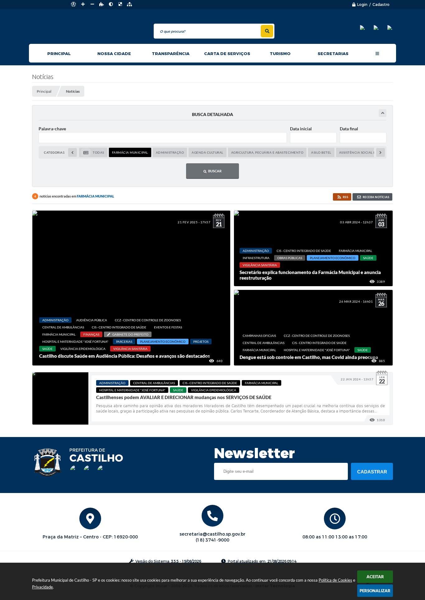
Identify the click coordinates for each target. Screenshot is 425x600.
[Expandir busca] (382, 113)
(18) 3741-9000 (212, 540)
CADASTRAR (372, 471)
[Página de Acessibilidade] (73, 4)
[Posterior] (380, 152)
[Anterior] (72, 152)
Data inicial (301, 128)
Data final (349, 128)
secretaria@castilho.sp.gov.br (212, 534)
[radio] (93, 152)
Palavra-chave (52, 128)
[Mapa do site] (129, 4)
